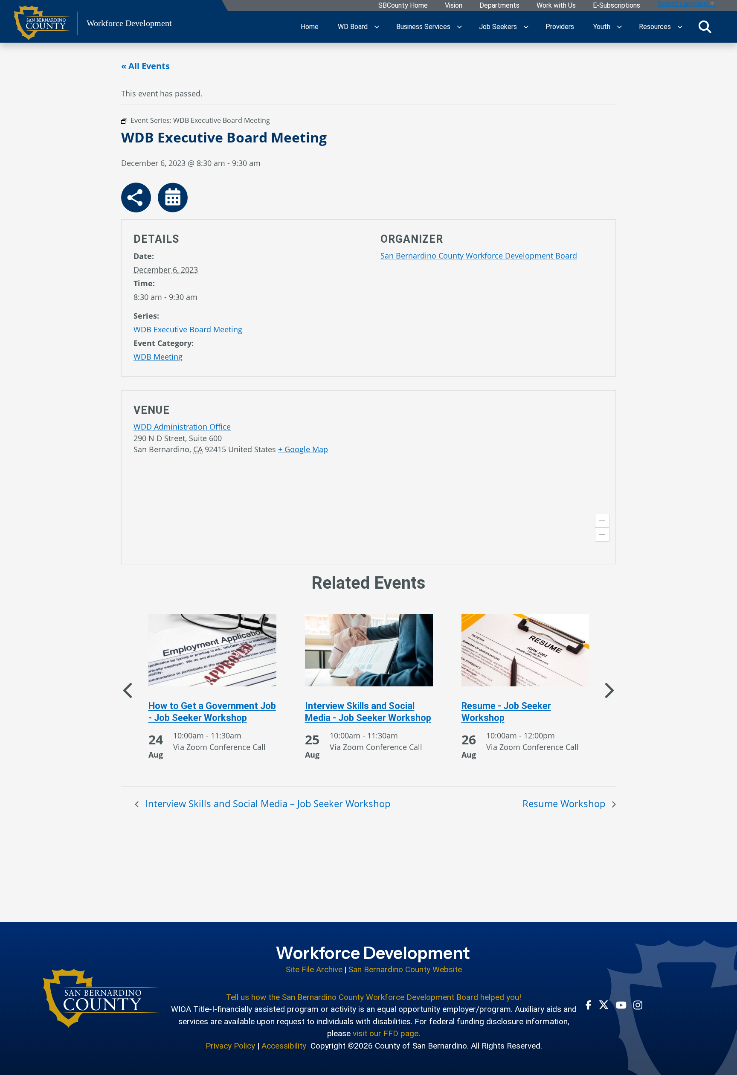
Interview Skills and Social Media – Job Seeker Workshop (266, 803)
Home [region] (310, 27)
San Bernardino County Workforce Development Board (478, 255)
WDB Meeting (158, 357)
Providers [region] (559, 27)
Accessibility (283, 1046)
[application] (491, 479)
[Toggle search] (705, 27)
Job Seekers (498, 27)
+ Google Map (303, 449)
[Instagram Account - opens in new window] (637, 1004)
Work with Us (556, 5)
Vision (453, 5)
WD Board (353, 27)
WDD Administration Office (182, 426)
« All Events (145, 66)
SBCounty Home (403, 5)
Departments (499, 5)
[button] (602, 520)
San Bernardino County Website (405, 969)
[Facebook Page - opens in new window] (589, 1004)
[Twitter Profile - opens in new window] (603, 1004)
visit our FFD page (385, 1033)
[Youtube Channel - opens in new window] (621, 1004)
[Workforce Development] (101, 998)
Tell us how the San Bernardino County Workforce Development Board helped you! (373, 997)
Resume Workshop (565, 803)
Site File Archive (314, 969)
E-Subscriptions (616, 5)
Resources (655, 27)
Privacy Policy (230, 1046)
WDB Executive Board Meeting (187, 329)
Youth (601, 27)
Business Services (423, 27)
